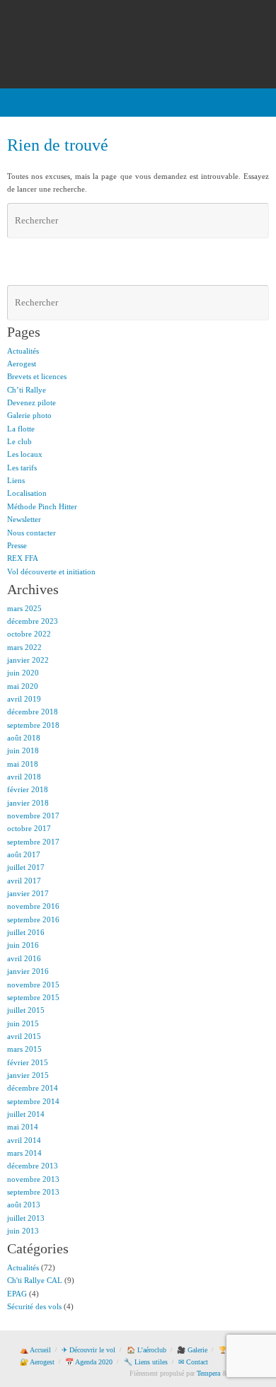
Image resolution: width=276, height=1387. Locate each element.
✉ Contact (193, 1362)
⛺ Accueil (35, 1350)
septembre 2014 (33, 1101)
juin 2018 (23, 750)
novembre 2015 (33, 984)
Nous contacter (31, 532)
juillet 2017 (26, 867)
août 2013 (23, 1204)
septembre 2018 (33, 725)
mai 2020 (22, 686)
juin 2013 (23, 1230)
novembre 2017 (33, 815)
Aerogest (21, 363)
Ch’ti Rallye (26, 389)
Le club (19, 441)
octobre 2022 (29, 633)
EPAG (17, 1293)
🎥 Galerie (192, 1350)
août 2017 (23, 854)
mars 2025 (24, 608)
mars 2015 (24, 1049)
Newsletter (24, 519)
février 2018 (27, 789)
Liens (16, 480)
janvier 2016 (28, 971)
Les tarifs (22, 467)
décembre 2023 (32, 621)
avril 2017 (24, 880)
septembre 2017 (33, 841)
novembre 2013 (33, 1179)
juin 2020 (23, 672)
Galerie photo (29, 415)
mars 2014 (24, 1153)
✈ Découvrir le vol (88, 1350)
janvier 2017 (28, 893)
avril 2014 (24, 1140)
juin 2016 (23, 945)
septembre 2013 (33, 1192)
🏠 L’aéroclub (146, 1350)
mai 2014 (22, 1126)
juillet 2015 (26, 1010)
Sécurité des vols (34, 1306)
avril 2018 (24, 776)
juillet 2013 (26, 1218)
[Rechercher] (256, 220)
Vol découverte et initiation (51, 571)
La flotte (21, 428)
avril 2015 (24, 1036)
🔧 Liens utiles (146, 1362)
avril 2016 (24, 958)
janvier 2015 (28, 1075)
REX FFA (22, 558)
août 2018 (23, 737)
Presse (17, 545)
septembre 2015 (33, 997)
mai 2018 (22, 764)
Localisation (27, 493)
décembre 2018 (32, 711)
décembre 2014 (32, 1088)
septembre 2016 (33, 919)
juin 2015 (23, 1023)
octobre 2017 (29, 828)
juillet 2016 (26, 932)
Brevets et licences (37, 376)
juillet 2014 (26, 1114)
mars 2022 (24, 647)
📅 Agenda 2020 (89, 1362)
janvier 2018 (28, 803)
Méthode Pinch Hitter (42, 506)
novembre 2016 (33, 906)
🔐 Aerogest (37, 1362)
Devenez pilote (31, 402)
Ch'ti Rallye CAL (34, 1280)
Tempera (208, 1373)
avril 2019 (24, 699)
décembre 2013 (32, 1165)
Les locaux (24, 454)
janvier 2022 (28, 660)
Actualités (23, 351)
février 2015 (27, 1062)
